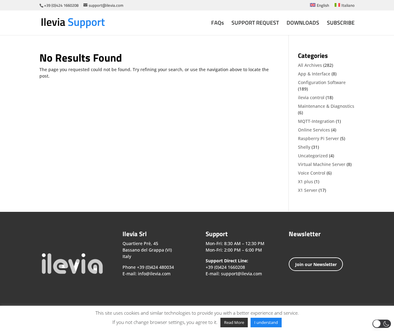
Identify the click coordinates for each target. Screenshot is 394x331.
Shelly (304, 147)
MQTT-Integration (316, 121)
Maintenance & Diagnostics (326, 106)
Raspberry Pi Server (318, 138)
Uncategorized (313, 156)
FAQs (217, 24)
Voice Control (311, 173)
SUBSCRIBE (341, 24)
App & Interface (314, 74)
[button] (381, 324)
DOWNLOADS (303, 24)
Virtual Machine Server (321, 164)
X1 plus (305, 181)
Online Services (314, 130)
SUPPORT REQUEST (255, 24)
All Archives (310, 65)
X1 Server (307, 190)
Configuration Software (322, 82)
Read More (234, 322)
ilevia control (311, 97)
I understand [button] (266, 322)
